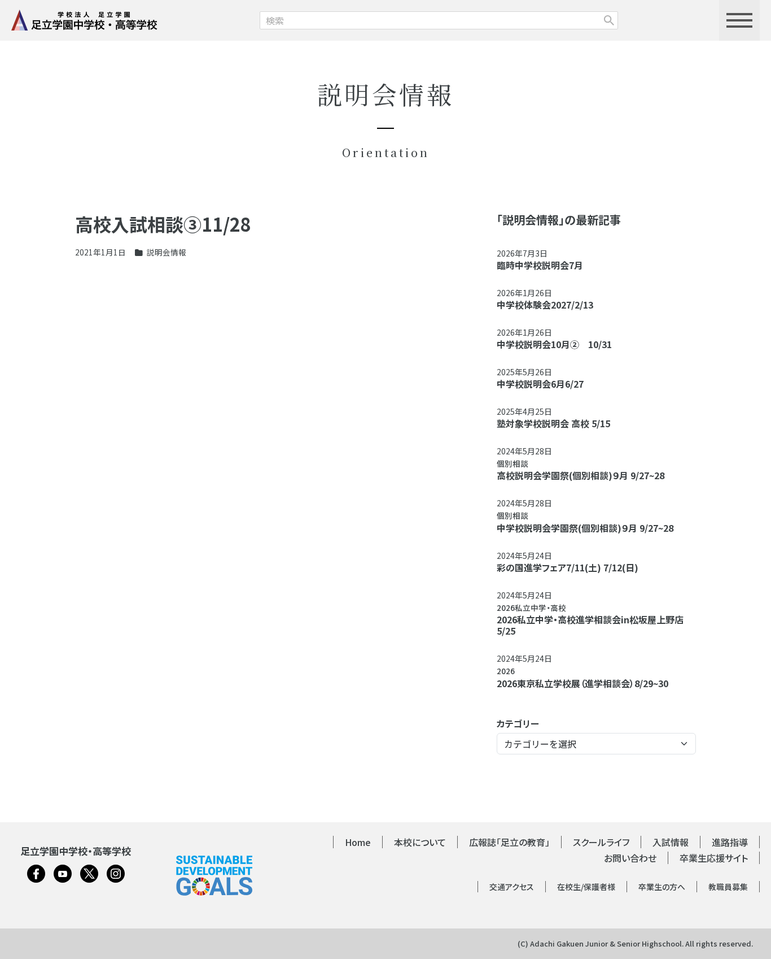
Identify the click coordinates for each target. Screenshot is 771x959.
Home (358, 842)
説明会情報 (166, 252)
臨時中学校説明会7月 (540, 265)
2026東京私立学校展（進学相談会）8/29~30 (582, 683)
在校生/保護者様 (586, 886)
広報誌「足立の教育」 (509, 842)
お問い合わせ (630, 858)
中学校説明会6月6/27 (540, 383)
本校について (420, 842)
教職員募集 (728, 886)
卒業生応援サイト (714, 858)
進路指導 (730, 842)
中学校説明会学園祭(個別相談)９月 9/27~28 (585, 528)
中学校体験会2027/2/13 (545, 304)
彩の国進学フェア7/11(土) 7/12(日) (567, 567)
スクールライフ (601, 842)
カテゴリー (518, 723)
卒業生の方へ (661, 886)
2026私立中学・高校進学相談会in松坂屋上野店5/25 (590, 625)
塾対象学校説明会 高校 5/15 (553, 423)
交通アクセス (511, 886)
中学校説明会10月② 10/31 (554, 344)
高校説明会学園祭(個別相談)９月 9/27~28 (580, 475)
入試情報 (670, 842)
